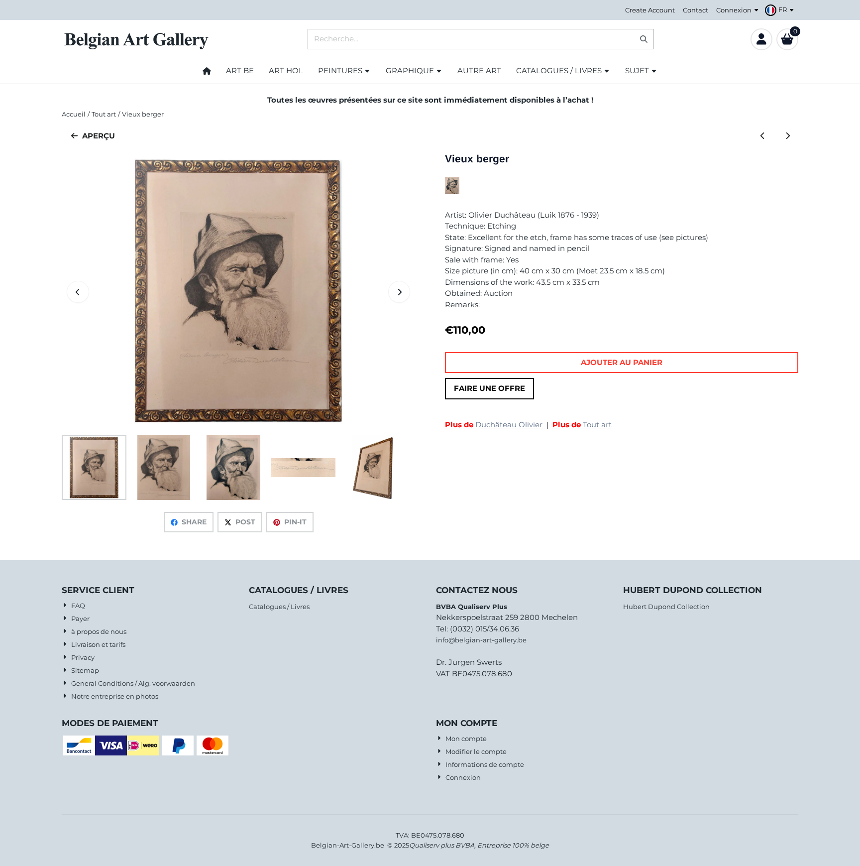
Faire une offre (489, 388)
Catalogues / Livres (279, 607)
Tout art (582, 424)
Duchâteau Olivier (494, 424)
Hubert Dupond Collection (666, 607)
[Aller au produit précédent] (762, 136)
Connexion (734, 10)
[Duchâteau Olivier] (452, 191)
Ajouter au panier (621, 362)
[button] (780, 10)
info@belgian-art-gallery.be (481, 640)
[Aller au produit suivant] (788, 136)
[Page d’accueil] (206, 70)
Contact (695, 10)
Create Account (650, 10)
